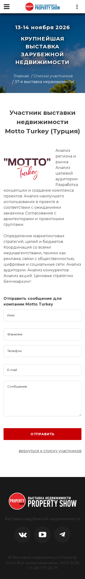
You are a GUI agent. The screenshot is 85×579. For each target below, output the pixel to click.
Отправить (42, 434)
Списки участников (53, 76)
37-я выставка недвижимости (44, 81)
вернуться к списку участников (50, 451)
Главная (21, 76)
